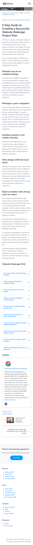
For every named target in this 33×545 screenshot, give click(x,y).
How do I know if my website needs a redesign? (15, 340)
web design (8, 414)
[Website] (5, 404)
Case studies (9, 513)
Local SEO (8, 474)
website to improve (20, 181)
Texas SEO (8, 489)
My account (9, 526)
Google (15, 398)
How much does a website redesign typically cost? (14, 307)
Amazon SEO (9, 476)
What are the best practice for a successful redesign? (13, 315)
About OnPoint (10, 507)
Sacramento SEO (10, 497)
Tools (6, 524)
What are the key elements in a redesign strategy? (13, 282)
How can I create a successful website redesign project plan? (15, 324)
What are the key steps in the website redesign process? (15, 332)
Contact (7, 511)
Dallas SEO (9, 491)
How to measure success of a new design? (14, 290)
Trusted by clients (10, 389)
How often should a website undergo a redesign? (15, 274)
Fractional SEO (10, 479)
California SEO (10, 495)
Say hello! (16, 458)
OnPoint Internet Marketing (15, 368)
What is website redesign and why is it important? (15, 348)
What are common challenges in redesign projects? (13, 299)
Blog (9, 412)
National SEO (9, 472)
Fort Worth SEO (10, 493)
